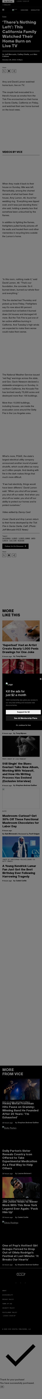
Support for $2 (23, 712)
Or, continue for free (23, 725)
